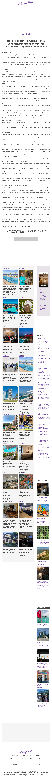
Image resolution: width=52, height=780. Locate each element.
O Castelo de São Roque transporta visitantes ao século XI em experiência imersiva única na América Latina (43, 391)
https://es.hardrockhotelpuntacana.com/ (22, 226)
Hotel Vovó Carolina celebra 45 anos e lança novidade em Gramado (9, 552)
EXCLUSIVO (32, 7)
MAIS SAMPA (23, 755)
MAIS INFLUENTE (23, 756)
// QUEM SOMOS (24, 758)
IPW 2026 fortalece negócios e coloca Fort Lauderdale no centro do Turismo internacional (42, 644)
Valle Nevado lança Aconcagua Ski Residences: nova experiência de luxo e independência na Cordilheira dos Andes (9, 349)
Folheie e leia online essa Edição (43, 291)
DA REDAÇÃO (42, 7)
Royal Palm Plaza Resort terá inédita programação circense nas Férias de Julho (24, 494)
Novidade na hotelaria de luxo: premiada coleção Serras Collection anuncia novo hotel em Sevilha (44, 378)
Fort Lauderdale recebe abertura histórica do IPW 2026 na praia (43, 705)
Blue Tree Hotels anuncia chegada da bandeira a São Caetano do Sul (25, 289)
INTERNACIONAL (21, 7)
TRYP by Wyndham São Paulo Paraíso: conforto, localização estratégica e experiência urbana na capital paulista (9, 524)
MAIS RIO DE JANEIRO (15, 755)
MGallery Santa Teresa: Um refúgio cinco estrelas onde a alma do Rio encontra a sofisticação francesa (43, 425)
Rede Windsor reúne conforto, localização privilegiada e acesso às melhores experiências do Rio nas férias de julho (9, 290)
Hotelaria (21, 268)
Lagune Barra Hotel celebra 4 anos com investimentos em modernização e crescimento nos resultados (9, 407)
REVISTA (37, 7)
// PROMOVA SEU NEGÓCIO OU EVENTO (26, 760)
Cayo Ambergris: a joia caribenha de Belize (42, 625)
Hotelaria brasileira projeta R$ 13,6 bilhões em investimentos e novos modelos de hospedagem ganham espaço (9, 437)
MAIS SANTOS (29, 755)
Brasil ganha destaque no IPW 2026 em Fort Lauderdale (42, 686)
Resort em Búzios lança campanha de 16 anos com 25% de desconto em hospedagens (9, 319)
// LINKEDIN (31, 758)
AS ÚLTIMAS (6, 7)
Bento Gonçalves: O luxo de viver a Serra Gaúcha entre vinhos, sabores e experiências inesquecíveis (44, 361)
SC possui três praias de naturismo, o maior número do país (42, 563)
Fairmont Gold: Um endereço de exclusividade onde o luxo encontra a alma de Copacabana (44, 341)
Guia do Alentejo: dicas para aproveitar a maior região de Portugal (43, 399)
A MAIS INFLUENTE (37, 755)
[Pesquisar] (49, 8)
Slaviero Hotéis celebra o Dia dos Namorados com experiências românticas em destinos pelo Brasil (42, 499)
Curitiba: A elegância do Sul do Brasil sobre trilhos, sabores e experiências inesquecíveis (43, 369)
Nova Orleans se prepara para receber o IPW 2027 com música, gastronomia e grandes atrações (42, 665)
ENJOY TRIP (30, 756)
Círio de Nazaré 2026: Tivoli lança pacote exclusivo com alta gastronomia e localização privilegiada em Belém (25, 320)
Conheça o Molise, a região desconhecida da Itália (37, 231)
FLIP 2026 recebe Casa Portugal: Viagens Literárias (43, 449)
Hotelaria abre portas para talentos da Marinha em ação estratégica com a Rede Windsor (25, 552)
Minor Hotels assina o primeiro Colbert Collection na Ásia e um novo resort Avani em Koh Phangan (9, 377)
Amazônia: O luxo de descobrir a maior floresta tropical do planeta (43, 442)
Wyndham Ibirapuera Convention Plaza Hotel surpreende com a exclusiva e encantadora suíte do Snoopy (25, 524)
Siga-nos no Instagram (26, 239)
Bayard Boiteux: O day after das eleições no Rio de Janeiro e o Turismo (15, 231)
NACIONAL (16, 7)
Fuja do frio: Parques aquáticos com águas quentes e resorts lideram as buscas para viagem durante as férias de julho (44, 416)
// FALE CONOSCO (38, 758)
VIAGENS (11, 7)
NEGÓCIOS (27, 7)
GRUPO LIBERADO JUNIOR (14, 758)
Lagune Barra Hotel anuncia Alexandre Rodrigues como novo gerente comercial (24, 435)
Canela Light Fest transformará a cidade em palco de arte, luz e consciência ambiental (43, 543)
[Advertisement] (26, 20)
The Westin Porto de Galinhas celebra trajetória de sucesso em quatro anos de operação (9, 465)
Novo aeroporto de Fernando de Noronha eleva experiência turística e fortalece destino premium (42, 521)
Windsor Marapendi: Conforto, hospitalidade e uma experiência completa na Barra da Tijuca (43, 434)
